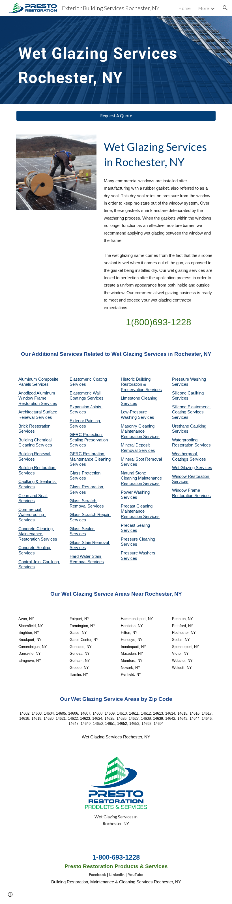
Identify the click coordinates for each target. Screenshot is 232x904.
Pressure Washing (189, 379)
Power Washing (136, 492)
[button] (225, 8)
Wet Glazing (184, 467)
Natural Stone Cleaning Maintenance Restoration (142, 478)
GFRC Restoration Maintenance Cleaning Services (91, 459)
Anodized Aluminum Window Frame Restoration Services (37, 398)
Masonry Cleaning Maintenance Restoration (138, 431)
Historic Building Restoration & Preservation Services (141, 384)
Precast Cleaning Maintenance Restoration (137, 511)
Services (129, 403)
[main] (116, 60)
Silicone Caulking (188, 393)
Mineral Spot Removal (142, 459)
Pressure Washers (138, 553)
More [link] (203, 8)
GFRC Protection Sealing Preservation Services (89, 439)
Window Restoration (191, 476)
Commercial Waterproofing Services (32, 514)
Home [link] (184, 8)
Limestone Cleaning (139, 398)
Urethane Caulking (189, 426)
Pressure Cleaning (138, 539)
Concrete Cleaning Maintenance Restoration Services (37, 533)
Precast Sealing (136, 525)
